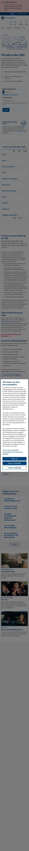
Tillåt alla (14, 459)
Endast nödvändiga (14, 463)
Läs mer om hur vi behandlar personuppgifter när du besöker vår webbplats (12, 452)
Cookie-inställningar (15, 468)
